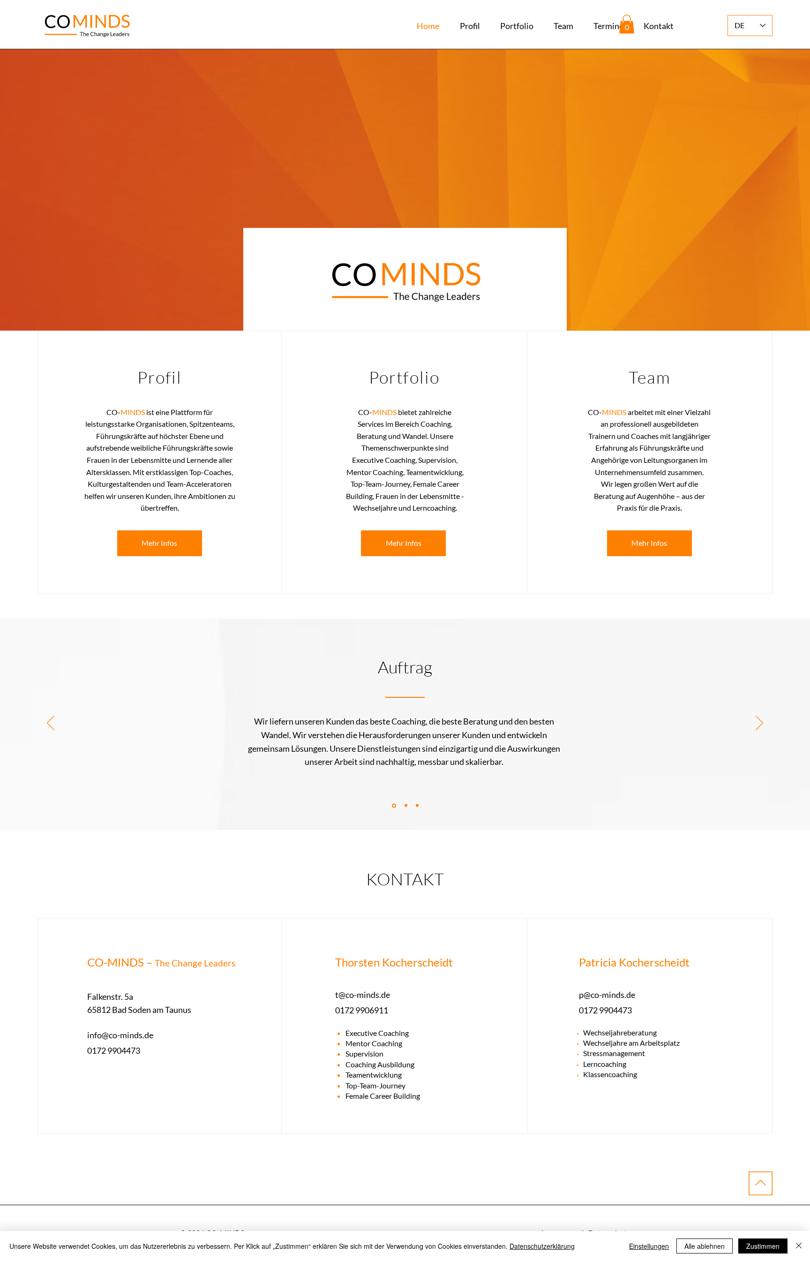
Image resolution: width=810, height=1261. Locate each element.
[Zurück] (50, 724)
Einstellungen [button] (649, 1246)
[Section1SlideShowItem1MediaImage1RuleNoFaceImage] (393, 805)
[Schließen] (798, 1245)
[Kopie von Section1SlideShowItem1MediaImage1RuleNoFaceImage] (405, 805)
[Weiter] (759, 724)
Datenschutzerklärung (542, 1246)
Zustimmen (763, 1246)
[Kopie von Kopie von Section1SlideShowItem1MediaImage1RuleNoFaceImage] (417, 805)
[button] (627, 24)
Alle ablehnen (704, 1246)
